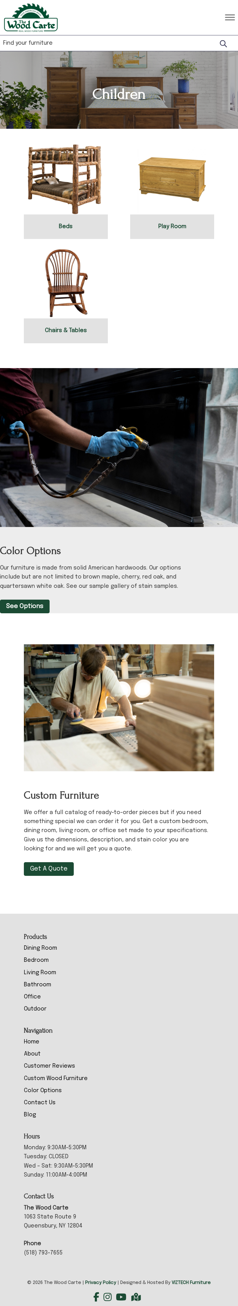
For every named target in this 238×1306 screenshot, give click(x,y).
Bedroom (36, 960)
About (32, 1054)
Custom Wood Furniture (56, 1078)
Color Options (43, 1090)
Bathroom (37, 985)
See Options (24, 606)
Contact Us (39, 1103)
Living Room (40, 972)
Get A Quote (49, 869)
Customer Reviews (49, 1066)
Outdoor (35, 1009)
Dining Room (40, 948)
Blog (30, 1115)
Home (31, 1042)
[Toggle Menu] (230, 17)
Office (32, 997)
